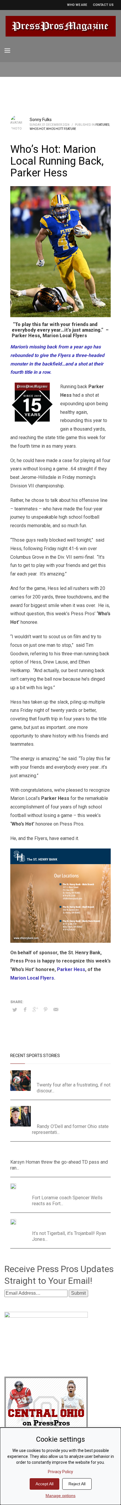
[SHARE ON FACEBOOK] (25, 1009)
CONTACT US (103, 5)
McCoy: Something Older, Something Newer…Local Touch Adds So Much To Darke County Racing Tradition (72, 1113)
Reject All (76, 1483)
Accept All (44, 1483)
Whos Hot (37, 128)
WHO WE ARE (77, 5)
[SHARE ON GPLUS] (35, 1009)
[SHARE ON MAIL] (55, 1009)
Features (102, 124)
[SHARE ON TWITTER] (14, 1009)
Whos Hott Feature (61, 128)
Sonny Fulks (41, 119)
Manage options (60, 1495)
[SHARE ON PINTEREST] (45, 1009)
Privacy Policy (60, 1471)
